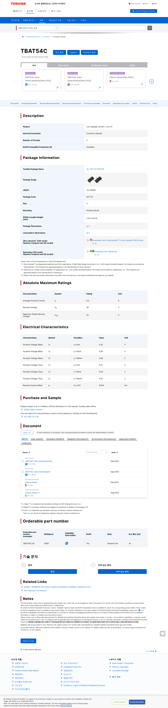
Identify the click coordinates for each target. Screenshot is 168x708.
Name (25, 452)
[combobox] (102, 28)
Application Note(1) (127, 439)
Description (15, 103)
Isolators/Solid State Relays (27, 670)
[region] (84, 702)
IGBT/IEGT (19, 678)
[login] (162, 633)
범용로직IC (68, 678)
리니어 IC (67, 674)
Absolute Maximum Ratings (50, 103)
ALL (34, 65)
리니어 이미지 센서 (71, 682)
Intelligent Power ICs (72, 667)
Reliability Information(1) (77, 439)
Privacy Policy (66, 706)
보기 (88, 226)
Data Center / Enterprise (122, 663)
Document (106, 103)
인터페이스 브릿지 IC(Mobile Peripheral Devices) (84, 685)
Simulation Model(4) (55, 439)
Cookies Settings (119, 702)
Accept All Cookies (137, 702)
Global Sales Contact (33, 409)
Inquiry (134, 103)
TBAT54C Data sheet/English (37, 472)
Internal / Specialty (120, 667)
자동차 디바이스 (21, 663)
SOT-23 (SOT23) (97, 169)
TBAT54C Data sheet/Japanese (38, 461)
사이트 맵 (153, 651)
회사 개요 (116, 677)
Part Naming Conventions (35, 590)
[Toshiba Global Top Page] (23, 3)
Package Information (29, 103)
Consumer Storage (120, 670)
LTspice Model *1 (32, 493)
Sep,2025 (115, 461)
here (29, 513)
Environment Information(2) (104, 439)
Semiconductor (33, 37)
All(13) (25, 439)
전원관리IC (68, 670)
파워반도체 (19, 667)
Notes (155, 103)
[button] (139, 3)
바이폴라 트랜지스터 (23, 682)
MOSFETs (19, 674)
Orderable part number (121, 103)
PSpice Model (31, 482)
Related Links (145, 103)
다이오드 (46, 37)
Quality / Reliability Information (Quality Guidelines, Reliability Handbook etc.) (57, 587)
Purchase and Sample (92, 103)
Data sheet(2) (37, 439)
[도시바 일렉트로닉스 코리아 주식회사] (50, 3)
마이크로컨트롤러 (22, 689)
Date (114, 452)
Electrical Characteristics (71, 103)
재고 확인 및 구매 (31, 416)
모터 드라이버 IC (70, 663)
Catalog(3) (26, 443)
